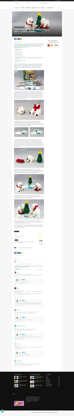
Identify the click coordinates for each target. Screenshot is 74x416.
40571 (17, 247)
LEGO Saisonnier (19, 27)
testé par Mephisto (24, 47)
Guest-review (18, 10)
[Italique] (19, 264)
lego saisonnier (24, 247)
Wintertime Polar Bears (29, 247)
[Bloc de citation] (25, 264)
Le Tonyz (16, 33)
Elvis (22, 280)
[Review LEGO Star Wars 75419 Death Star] (16, 377)
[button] (59, 8)
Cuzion (23, 301)
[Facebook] (55, 0)
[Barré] (21, 264)
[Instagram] (57, 0)
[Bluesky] (59, 0)
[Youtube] (58, 0)
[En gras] (17, 264)
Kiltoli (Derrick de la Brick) (25, 335)
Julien (22, 353)
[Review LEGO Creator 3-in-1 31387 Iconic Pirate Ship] (32, 386)
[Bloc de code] (26, 264)
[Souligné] (20, 264)
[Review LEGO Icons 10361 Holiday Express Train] (16, 385)
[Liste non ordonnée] (23, 264)
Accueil (15, 10)
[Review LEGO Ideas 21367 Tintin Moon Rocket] (32, 381)
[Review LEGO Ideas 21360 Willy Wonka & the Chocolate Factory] (16, 381)
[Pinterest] (19, 39)
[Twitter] (17, 39)
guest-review (20, 247)
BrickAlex (23, 318)
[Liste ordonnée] (22, 264)
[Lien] (27, 264)
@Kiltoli (39, 293)
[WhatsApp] (21, 39)
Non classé (23, 27)
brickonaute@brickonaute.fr (35, 401)
